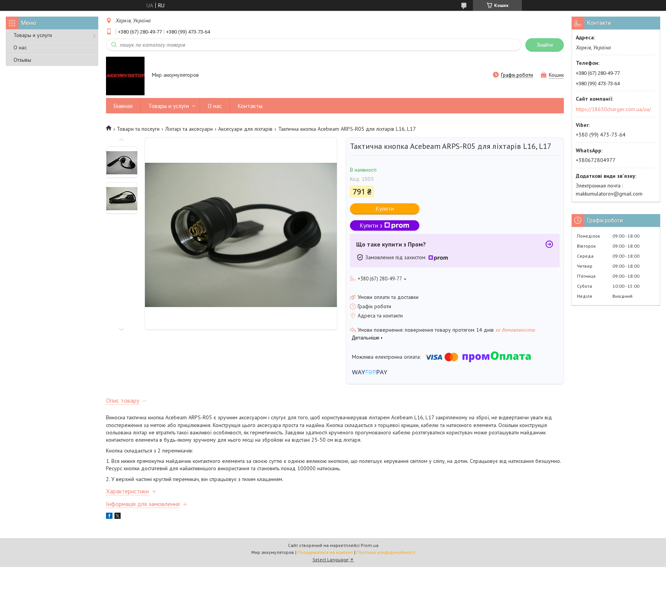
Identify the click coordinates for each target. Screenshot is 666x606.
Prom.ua (369, 545)
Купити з (371, 225)
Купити (385, 208)
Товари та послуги (138, 128)
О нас (20, 47)
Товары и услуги (32, 35)
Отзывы (22, 59)
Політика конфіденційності (386, 552)
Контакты (250, 106)
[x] (117, 516)
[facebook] (109, 516)
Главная (123, 106)
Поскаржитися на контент (325, 552)
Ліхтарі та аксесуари (189, 128)
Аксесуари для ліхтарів (245, 128)
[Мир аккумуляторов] (125, 75)
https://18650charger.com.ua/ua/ (613, 109)
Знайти (544, 45)
